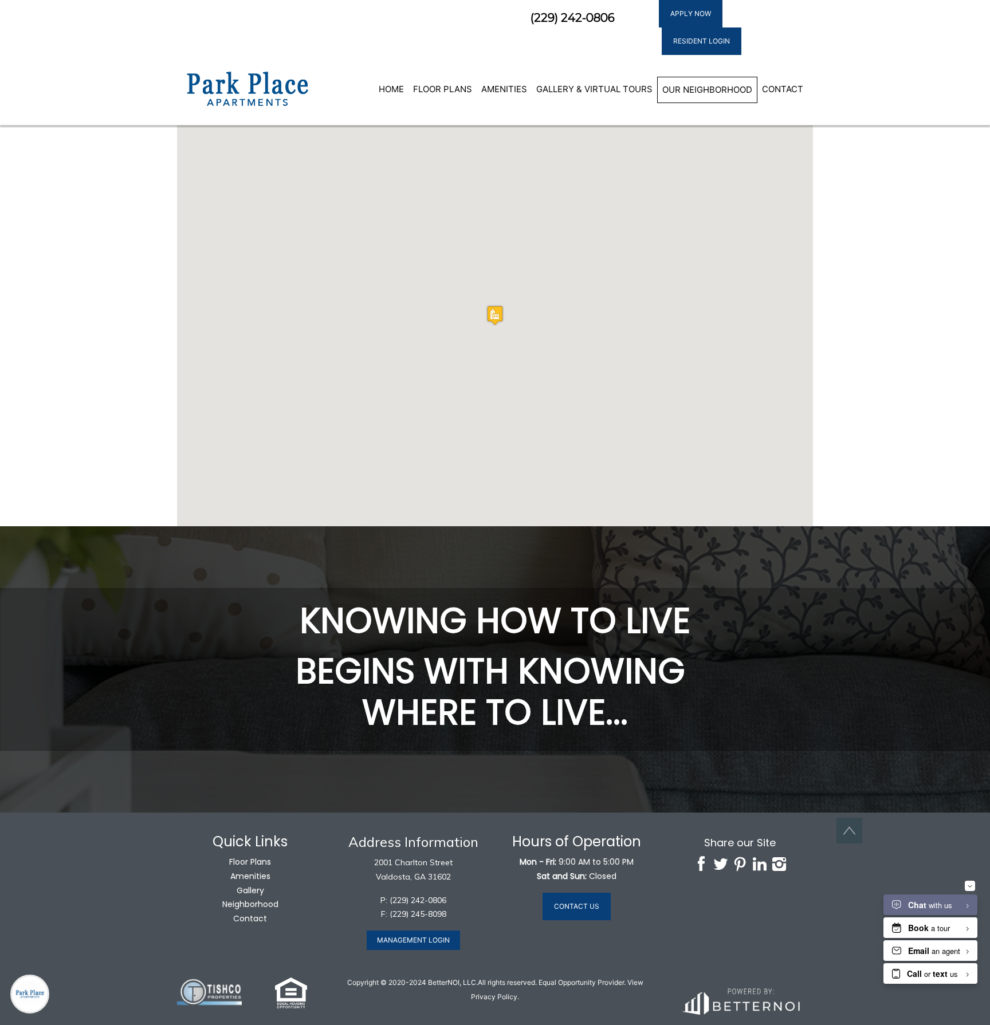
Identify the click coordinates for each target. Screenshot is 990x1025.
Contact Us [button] (576, 906)
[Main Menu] (29, 994)
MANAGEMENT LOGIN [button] (413, 940)
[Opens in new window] (740, 1000)
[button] (247, 89)
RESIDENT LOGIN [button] (701, 41)
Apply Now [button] (690, 13)
